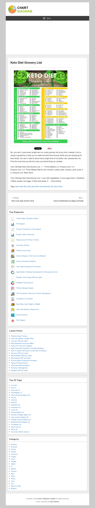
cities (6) (14, 400)
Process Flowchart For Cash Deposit (28, 229)
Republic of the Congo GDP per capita (29, 277)
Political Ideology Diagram (25, 288)
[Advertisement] (47, 38)
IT (11, 466)
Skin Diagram (20, 320)
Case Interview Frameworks (20, 365)
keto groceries (33, 186)
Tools (13, 481)
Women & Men (16, 486)
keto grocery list (46, 186)
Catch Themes (54, 502)
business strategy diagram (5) (21, 415)
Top (12, 483)
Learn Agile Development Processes (28, 266)
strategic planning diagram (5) (21, 419)
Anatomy (14, 444)
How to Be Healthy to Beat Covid (27, 309)
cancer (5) (14, 410)
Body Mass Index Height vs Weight (28, 304)
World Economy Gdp (23, 250)
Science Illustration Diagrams (26, 261)
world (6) (14, 402)
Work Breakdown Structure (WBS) (22, 343)
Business (14, 447)
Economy (14, 454)
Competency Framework (24, 299)
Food (12, 459)
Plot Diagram (20, 224)
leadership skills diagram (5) (20, 422)
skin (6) (13, 397)
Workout (14, 488)
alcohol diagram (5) (17, 412)
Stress (13, 478)
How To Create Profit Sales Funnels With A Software (28, 351)
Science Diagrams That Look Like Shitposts (31, 256)
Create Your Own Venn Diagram (21, 346)
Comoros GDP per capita (19, 341)
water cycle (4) (16, 427)
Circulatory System (22, 245)
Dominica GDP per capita (19, 353)
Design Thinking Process (19, 363)
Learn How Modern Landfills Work (22, 338)
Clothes (13, 452)
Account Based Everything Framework (24, 360)
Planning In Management (19, 368)
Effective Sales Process (19, 336)
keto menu (58, 186)
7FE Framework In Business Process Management (33, 293)
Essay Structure (21, 315)
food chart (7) (15, 390)
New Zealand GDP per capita (20, 358)
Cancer (13, 449)
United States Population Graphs (27, 218)
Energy (13, 456)
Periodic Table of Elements (25, 234)
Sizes (13, 476)
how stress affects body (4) (20, 432)
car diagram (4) (16, 424)
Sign (12, 474)
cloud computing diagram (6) (20, 395)
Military (13, 469)
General (13, 461)
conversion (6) (16, 407)
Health (13, 464)
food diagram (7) (16, 392)
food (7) (13, 388)
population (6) (15, 405)
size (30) (14, 385)
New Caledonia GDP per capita (21, 355)
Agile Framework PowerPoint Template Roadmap (27, 348)
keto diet (23, 186)
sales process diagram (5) (19, 417)
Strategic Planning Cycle (24, 282)
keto (17, 186)
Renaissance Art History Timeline (27, 240)
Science (13, 471)
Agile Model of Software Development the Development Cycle (37, 272)
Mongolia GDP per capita (19, 370)
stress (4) (14, 429)
